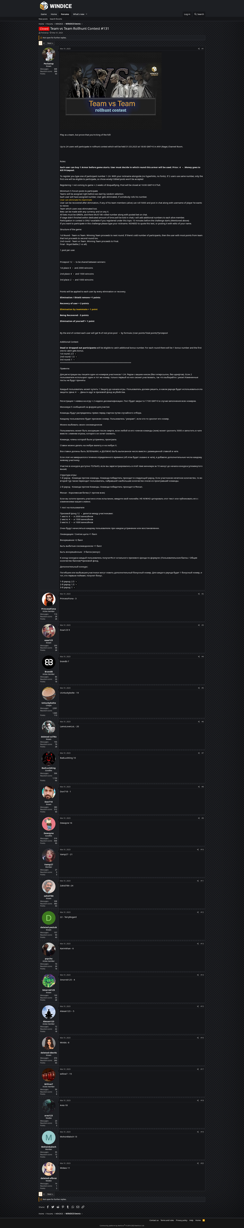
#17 (202, 1069)
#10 (202, 849)
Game (44, 14)
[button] (87, 14)
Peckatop (45, 32)
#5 (203, 688)
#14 (202, 975)
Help (191, 1220)
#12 (202, 912)
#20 (202, 1163)
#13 (202, 943)
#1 (203, 48)
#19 (202, 1132)
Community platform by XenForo (122, 1225)
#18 (202, 1100)
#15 (202, 1006)
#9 (203, 818)
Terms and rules (167, 1220)
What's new (78, 14)
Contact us (154, 1220)
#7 (203, 753)
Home (54, 14)
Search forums (56, 19)
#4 (203, 656)
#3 (203, 625)
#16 (202, 1038)
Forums (65, 14)
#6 (203, 721)
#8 (203, 787)
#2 (203, 594)
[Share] (199, 48)
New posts (43, 19)
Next (49, 43)
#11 (202, 881)
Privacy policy (181, 1220)
